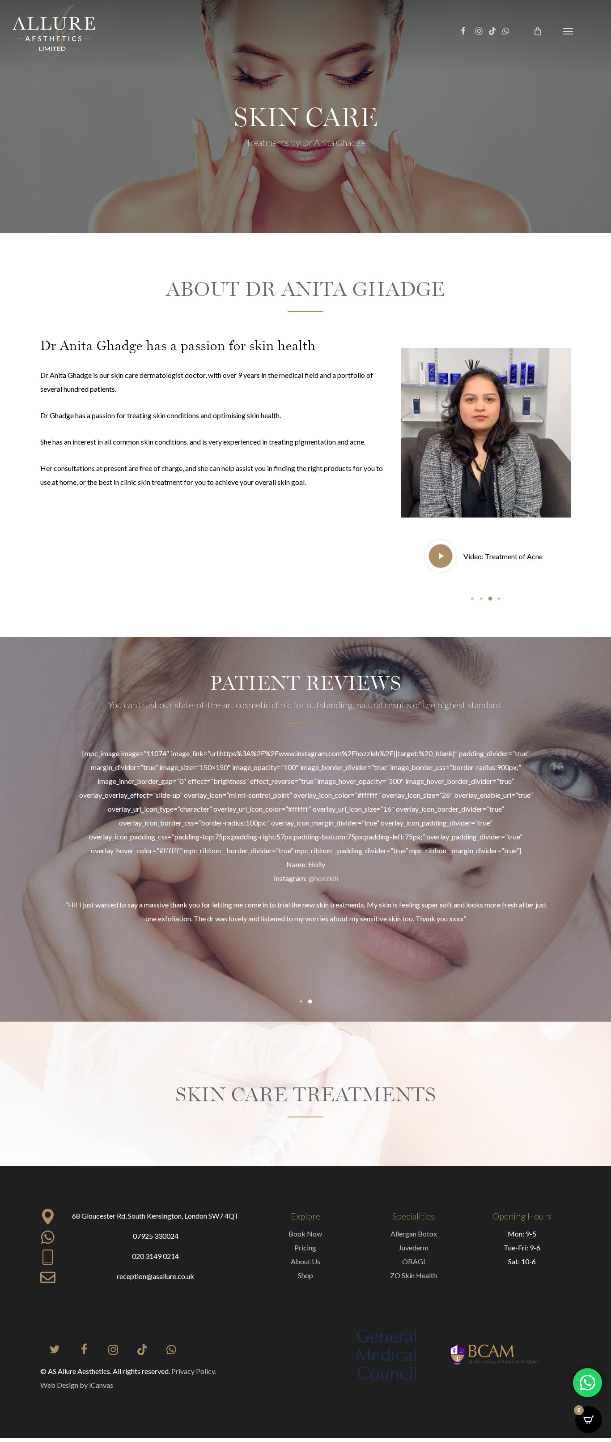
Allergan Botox (413, 1233)
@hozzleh (323, 878)
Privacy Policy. (193, 1371)
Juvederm (414, 1247)
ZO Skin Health (413, 1275)
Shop (305, 1275)
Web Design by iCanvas (76, 1385)
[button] (568, 30)
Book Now (305, 1233)
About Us (305, 1261)
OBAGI (413, 1261)
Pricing (305, 1247)
